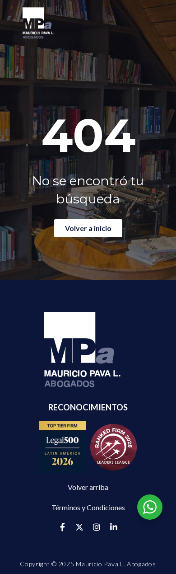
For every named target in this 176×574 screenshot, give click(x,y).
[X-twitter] (79, 527)
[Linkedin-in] (114, 527)
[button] (88, 508)
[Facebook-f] (62, 527)
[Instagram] (97, 527)
